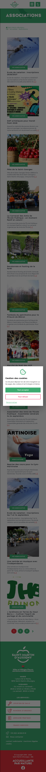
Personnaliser (11, 402)
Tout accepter (23, 390)
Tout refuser (23, 397)
